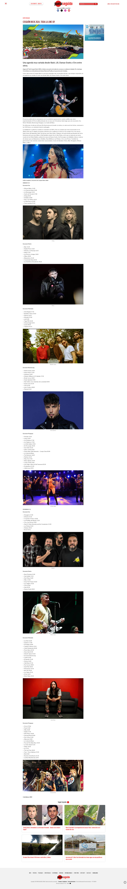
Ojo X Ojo (89, 873)
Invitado (61, 873)
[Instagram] (65, 10)
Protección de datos (71, 881)
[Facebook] (58, 10)
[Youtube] (69, 10)
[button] (6, 3)
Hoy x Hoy (82, 873)
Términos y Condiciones (62, 881)
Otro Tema (76, 873)
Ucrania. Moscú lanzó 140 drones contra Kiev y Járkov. (37, 857)
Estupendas (55, 873)
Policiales (40, 873)
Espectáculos (26, 18)
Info (30, 873)
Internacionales (68, 873)
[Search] (95, 4)
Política (35, 873)
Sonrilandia (95, 873)
